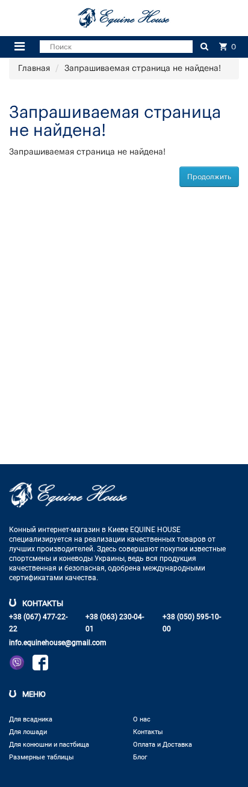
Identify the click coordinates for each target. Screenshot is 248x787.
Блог (140, 757)
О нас (141, 719)
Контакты (148, 732)
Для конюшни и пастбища (49, 745)
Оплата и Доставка (162, 745)
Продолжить (209, 176)
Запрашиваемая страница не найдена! (142, 68)
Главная (34, 68)
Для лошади (28, 732)
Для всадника (30, 719)
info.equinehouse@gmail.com (58, 642)
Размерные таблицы (41, 757)
